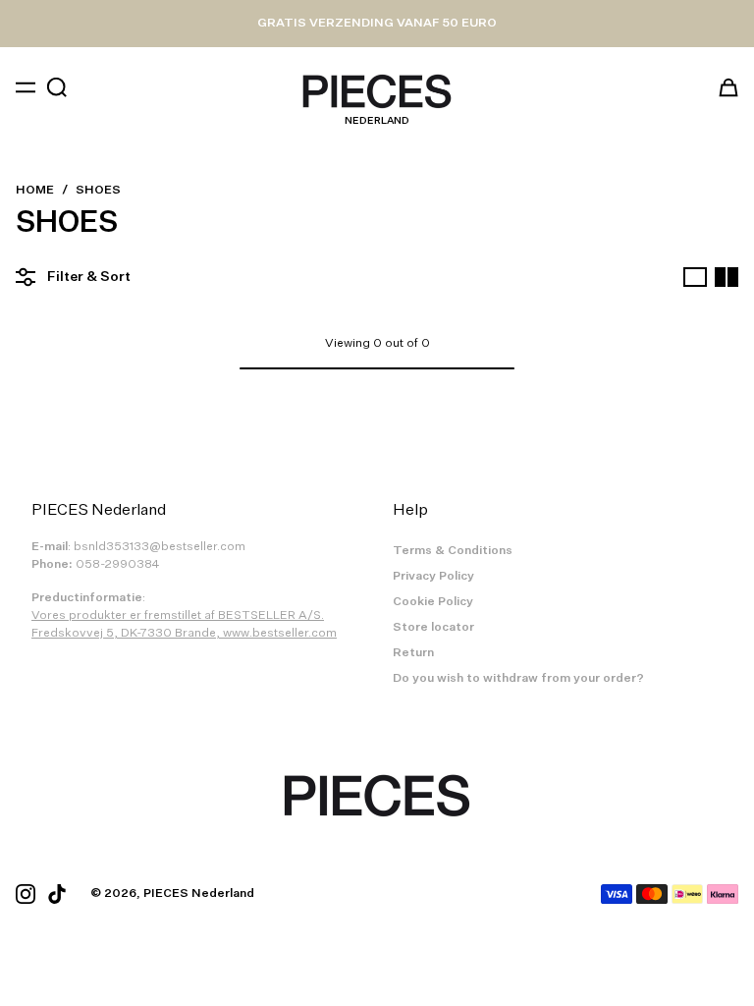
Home (35, 190)
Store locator (433, 628)
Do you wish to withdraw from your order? (518, 679)
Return (413, 653)
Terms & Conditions (452, 551)
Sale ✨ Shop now (377, 23)
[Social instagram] (25, 894)
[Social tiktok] (57, 894)
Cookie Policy (433, 602)
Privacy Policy (433, 577)
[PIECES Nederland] (377, 91)
